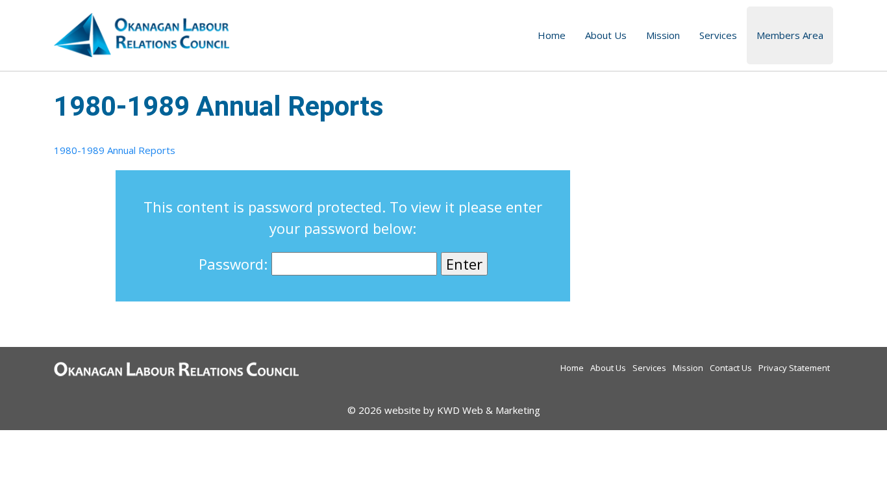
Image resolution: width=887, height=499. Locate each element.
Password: (235, 264)
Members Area (789, 35)
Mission (663, 35)
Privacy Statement (794, 368)
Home (552, 35)
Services (718, 35)
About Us (606, 35)
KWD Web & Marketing (488, 409)
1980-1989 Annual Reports (114, 150)
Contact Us (731, 368)
